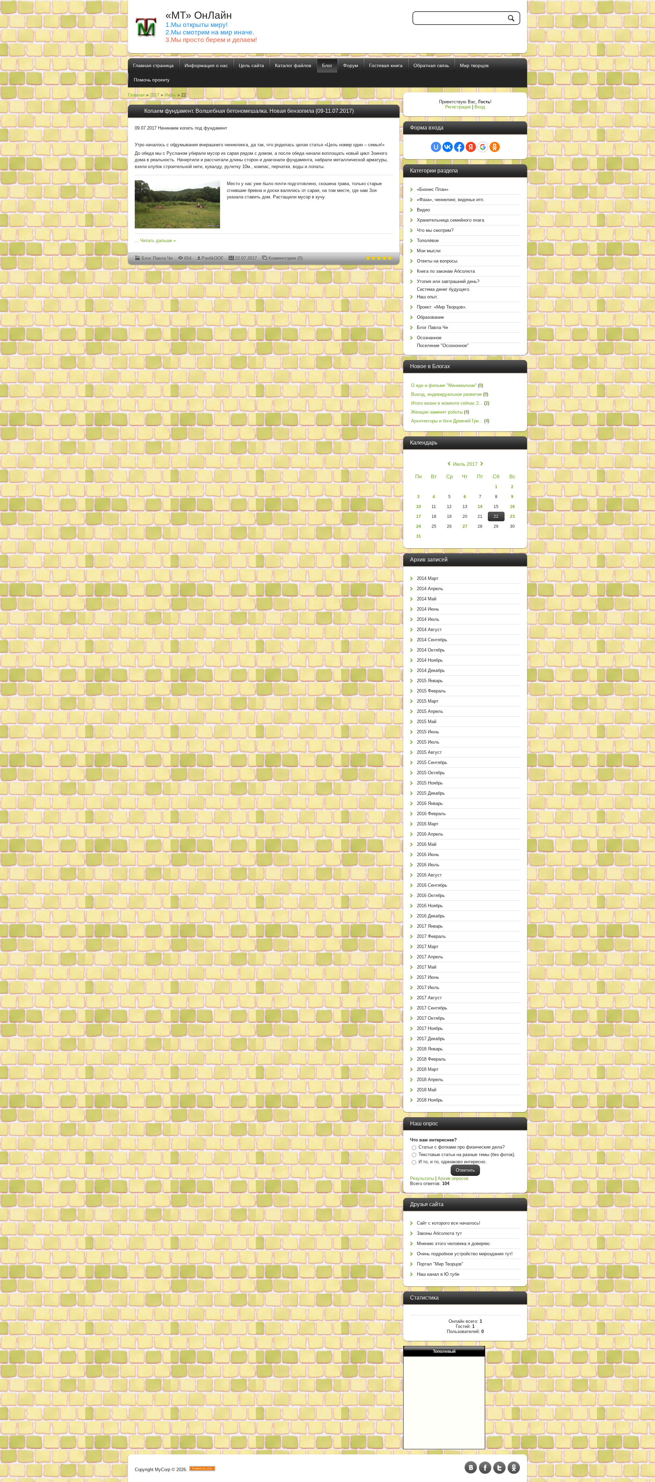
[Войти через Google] (482, 146)
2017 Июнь (428, 977)
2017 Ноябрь (430, 1028)
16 (512, 506)
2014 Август (429, 629)
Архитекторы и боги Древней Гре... (447, 420)
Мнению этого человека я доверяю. (454, 1243)
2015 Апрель (430, 711)
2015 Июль (428, 742)
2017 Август (429, 997)
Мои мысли (428, 250)
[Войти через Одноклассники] (495, 147)
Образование (430, 317)
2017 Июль (428, 987)
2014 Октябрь (431, 650)
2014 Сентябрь (432, 639)
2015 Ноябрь (430, 782)
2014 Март (427, 578)
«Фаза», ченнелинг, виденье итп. (450, 199)
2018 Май (426, 1089)
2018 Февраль (431, 1059)
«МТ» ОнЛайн (198, 15)
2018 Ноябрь (430, 1100)
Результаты (422, 1178)
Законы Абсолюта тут (439, 1233)
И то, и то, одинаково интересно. (452, 1161)
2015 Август (429, 752)
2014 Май (426, 598)
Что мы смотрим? (435, 230)
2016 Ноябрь (430, 905)
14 (480, 506)
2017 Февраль (431, 936)
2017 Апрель (430, 956)
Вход (480, 106)
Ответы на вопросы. (437, 261)
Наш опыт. (427, 296)
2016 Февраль (431, 813)
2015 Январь (430, 680)
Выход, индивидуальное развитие (446, 394)
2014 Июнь (428, 609)
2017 (154, 95)
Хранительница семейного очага (450, 220)
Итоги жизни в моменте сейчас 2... (447, 403)
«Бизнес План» (432, 189)
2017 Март (427, 946)
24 (418, 526)
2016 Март (427, 823)
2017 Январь (430, 926)
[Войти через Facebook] (459, 147)
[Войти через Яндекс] (471, 147)
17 (418, 516)
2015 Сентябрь (432, 762)
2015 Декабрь (431, 793)
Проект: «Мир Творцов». (442, 307)
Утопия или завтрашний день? (448, 281)
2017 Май (426, 967)
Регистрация (458, 106)
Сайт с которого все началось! (448, 1223)
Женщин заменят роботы (437, 412)
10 (418, 506)
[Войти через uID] (436, 147)
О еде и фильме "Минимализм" (444, 385)
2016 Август (429, 875)
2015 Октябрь (431, 772)
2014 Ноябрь (430, 660)
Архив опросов (453, 1178)
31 (418, 536)
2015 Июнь (428, 731)
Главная (136, 95)
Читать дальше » (158, 240)
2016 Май (426, 844)
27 (465, 526)
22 (496, 516)
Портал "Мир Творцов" (440, 1264)
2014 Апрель (430, 588)
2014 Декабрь (431, 670)
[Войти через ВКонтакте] (447, 147)
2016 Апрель (430, 834)
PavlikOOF (212, 258)
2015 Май (426, 721)
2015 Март (427, 701)
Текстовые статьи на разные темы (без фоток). (467, 1154)
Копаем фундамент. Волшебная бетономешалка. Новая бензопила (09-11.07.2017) (249, 111)
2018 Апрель (430, 1079)
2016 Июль (428, 864)
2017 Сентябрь (432, 1008)
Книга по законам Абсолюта (446, 271)
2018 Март (427, 1069)
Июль (170, 95)
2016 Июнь (428, 854)
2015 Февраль (431, 690)
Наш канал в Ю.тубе (438, 1274)
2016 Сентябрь (432, 885)
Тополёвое (428, 240)
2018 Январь (430, 1048)
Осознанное (429, 337)
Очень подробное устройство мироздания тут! (465, 1253)
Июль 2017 (465, 464)
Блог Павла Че (157, 258)
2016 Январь (430, 803)
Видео (423, 209)
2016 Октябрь (431, 895)
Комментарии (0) (285, 258)
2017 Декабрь (431, 1038)
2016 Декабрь (431, 915)
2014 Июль (428, 619)
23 (512, 516)
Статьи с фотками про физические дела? (462, 1147)
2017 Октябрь (431, 1018)
